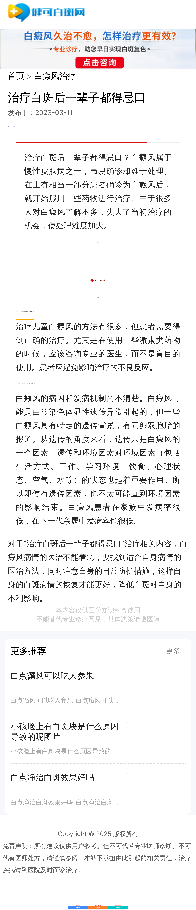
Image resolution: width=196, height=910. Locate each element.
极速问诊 (78, 907)
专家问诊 (98, 907)
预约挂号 (118, 907)
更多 (173, 650)
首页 (16, 76)
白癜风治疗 (55, 76)
